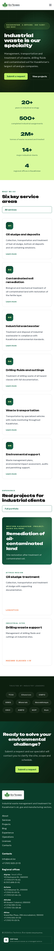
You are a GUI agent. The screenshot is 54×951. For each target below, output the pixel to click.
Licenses (6, 841)
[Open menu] (50, 5)
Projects (6, 824)
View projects (40, 76)
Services (6, 820)
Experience (8, 832)
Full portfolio (11, 508)
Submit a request (16, 76)
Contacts (6, 845)
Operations (8, 836)
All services (11, 209)
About (5, 815)
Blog (4, 828)
